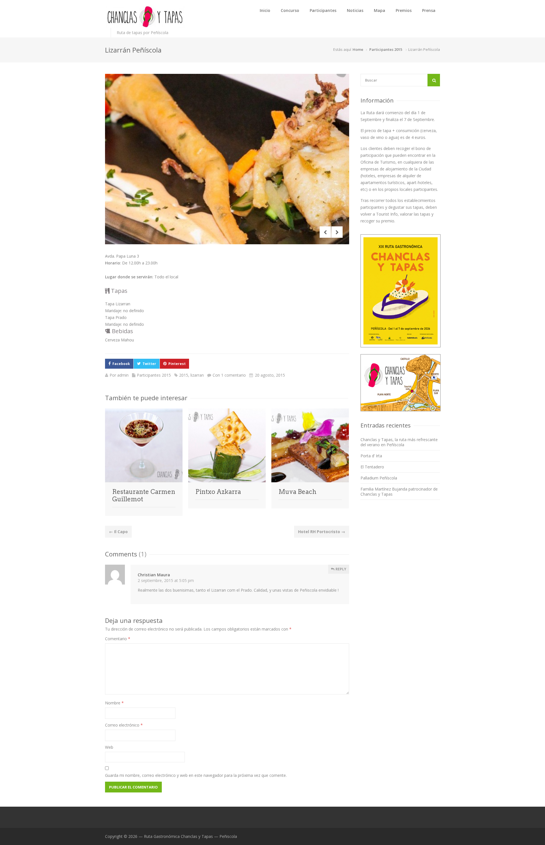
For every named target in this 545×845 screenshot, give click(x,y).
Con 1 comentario (229, 375)
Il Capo (118, 531)
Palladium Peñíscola (378, 478)
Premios (404, 10)
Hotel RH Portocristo (321, 531)
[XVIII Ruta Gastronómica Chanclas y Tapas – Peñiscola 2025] (145, 17)
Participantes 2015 (385, 49)
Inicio (265, 10)
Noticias (355, 10)
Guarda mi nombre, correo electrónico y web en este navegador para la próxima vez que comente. (196, 775)
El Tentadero (372, 467)
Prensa (428, 10)
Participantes (323, 10)
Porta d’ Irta (371, 455)
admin (123, 375)
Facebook (121, 363)
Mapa (379, 10)
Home (358, 49)
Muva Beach (297, 491)
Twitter (149, 363)
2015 (183, 375)
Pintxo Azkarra (218, 491)
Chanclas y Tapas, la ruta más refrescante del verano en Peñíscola (399, 442)
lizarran (197, 375)
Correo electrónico (124, 725)
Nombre (114, 703)
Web (109, 747)
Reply (340, 569)
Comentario (117, 638)
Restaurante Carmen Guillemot (143, 495)
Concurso (290, 10)
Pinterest (177, 363)
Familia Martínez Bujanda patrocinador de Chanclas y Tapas (399, 491)
